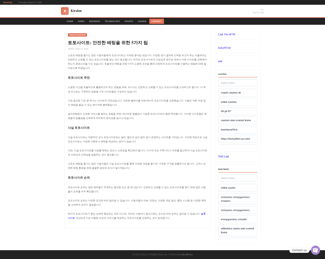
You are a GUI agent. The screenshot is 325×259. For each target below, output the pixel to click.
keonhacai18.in (229, 129)
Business (94, 21)
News (81, 21)
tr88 (220, 61)
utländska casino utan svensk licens (237, 230)
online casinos (229, 101)
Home (70, 21)
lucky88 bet (224, 47)
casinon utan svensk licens (236, 120)
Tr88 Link (223, 156)
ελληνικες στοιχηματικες (235, 210)
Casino (142, 21)
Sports (129, 21)
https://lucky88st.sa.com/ (235, 138)
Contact (156, 21)
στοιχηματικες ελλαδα (234, 219)
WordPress (187, 254)
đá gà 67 (226, 111)
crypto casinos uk (231, 92)
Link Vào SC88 (226, 34)
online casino (228, 187)
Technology (112, 21)
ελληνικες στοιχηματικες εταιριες (235, 199)
